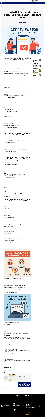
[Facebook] (42, 0)
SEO (28, 57)
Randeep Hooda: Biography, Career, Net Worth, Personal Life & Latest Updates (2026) (35, 67)
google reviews (13, 372)
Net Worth (34, 64)
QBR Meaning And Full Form (7, 370)
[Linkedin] (26, 395)
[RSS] (42, 1)
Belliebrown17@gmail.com (4, 409)
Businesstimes (3, 402)
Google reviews (10, 149)
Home (12, 7)
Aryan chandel (12, 374)
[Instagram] (10, 380)
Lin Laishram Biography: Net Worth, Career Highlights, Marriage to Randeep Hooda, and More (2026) (35, 61)
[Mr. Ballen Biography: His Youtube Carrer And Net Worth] (40, 70)
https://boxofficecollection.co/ (12, 375)
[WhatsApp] (25, 22)
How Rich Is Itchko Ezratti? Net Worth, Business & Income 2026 (35, 75)
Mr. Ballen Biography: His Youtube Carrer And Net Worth (35, 71)
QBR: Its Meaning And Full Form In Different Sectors (24, 385)
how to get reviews (18, 372)
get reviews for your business (9, 372)
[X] (21, 22)
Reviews (15, 7)
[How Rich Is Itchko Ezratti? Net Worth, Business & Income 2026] (40, 74)
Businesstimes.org (27, 414)
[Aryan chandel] (6, 377)
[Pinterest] (23, 22)
